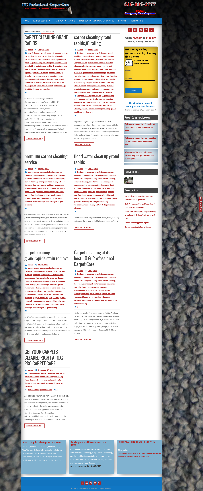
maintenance (93, 76)
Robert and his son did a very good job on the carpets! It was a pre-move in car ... (140, 124)
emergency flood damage (35, 79)
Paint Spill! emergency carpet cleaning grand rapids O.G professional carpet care (140, 214)
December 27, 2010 (45, 370)
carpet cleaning (60, 53)
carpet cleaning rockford (44, 66)
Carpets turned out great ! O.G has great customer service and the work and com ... (140, 152)
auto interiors (33, 172)
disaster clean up (56, 72)
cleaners (99, 59)
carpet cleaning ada (33, 56)
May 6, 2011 (92, 270)
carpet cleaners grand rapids (89, 95)
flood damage (52, 79)
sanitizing (110, 82)
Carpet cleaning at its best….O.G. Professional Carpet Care (94, 258)
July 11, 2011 (43, 49)
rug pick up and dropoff (95, 82)
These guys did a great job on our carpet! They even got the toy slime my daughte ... (139, 138)
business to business (85, 53)
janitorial (83, 76)
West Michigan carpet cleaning (37, 89)
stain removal (80, 86)
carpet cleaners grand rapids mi (41, 53)
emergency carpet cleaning (51, 76)
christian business (40, 72)
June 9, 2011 (93, 49)
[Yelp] (200, 204)
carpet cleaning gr (94, 102)
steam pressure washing (96, 86)
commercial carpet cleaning (44, 178)
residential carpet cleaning (105, 79)
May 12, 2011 (93, 168)
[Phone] (200, 210)
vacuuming (108, 89)
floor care (78, 72)
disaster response (32, 76)
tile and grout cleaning (99, 201)
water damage (60, 86)
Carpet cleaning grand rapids (137, 222)
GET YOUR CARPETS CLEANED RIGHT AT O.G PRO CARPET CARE (43, 358)
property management (83, 79)
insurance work (49, 82)
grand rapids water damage (94, 72)
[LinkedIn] (200, 201)
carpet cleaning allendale (52, 56)
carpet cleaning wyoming (99, 109)
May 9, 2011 (43, 265)
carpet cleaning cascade (35, 59)
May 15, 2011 (43, 168)
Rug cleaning (79, 82)
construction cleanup (96, 63)
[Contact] (200, 207)
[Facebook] (200, 198)
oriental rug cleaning (108, 76)
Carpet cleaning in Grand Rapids (138, 227)
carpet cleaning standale (41, 69)
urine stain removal (45, 86)
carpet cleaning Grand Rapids (42, 63)
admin (30, 49)
